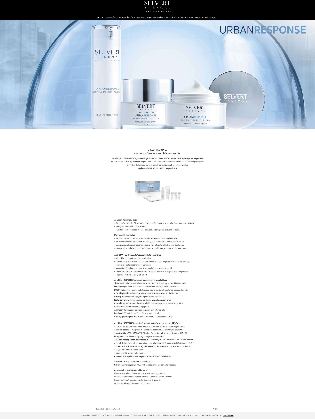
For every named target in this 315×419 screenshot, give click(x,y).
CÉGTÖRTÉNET (210, 17)
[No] (312, 415)
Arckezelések (110, 17)
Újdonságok (171, 17)
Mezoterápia (158, 17)
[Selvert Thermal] (157, 6)
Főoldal (100, 17)
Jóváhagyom (228, 415)
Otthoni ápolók (126, 17)
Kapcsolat (199, 17)
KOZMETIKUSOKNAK (185, 17)
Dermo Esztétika (143, 17)
